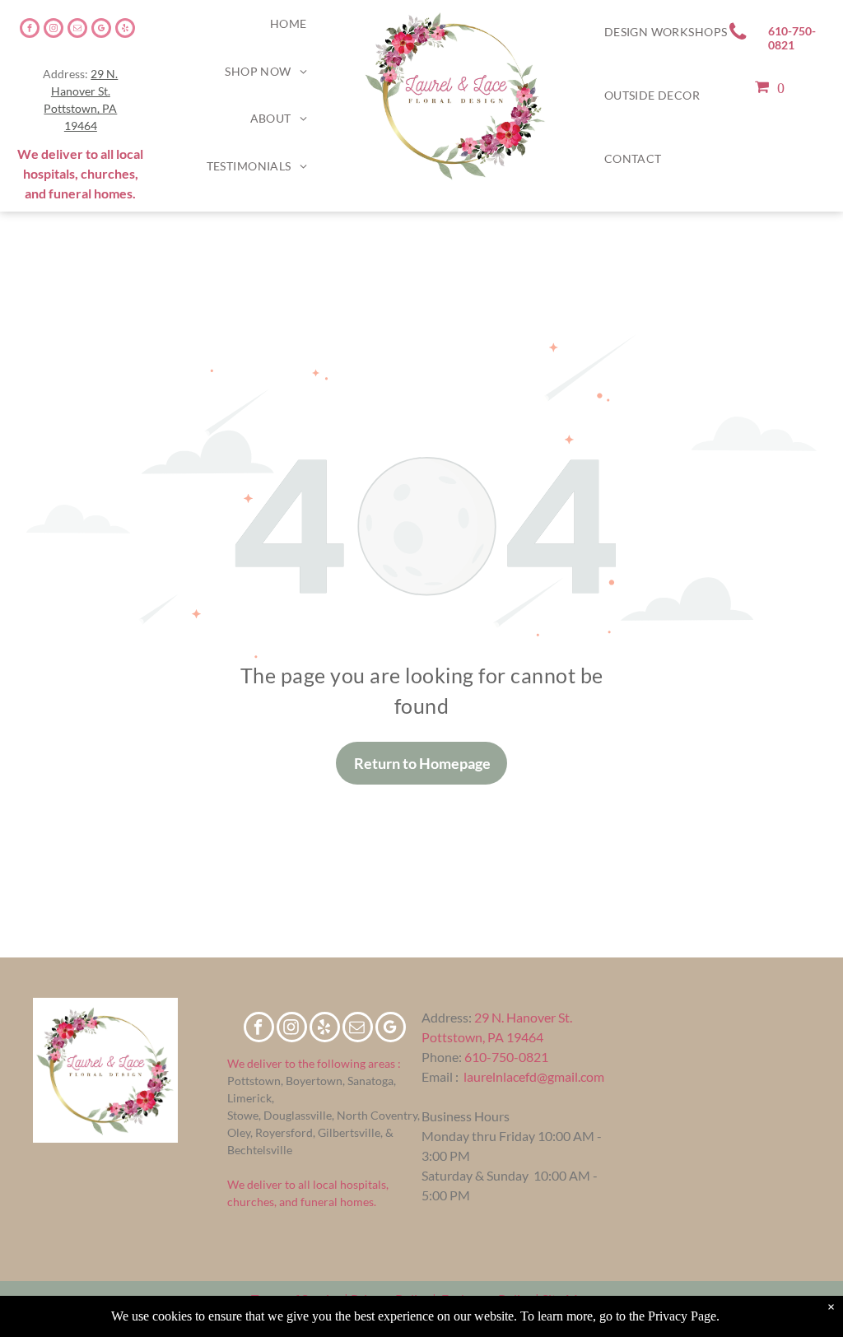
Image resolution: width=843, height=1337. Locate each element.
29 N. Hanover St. (523, 1017)
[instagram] (53, 30)
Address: (447, 1017)
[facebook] (30, 30)
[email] (77, 30)
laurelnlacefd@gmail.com (533, 1076)
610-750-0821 (506, 1056)
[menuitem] (288, 24)
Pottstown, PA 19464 (482, 1037)
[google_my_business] (101, 30)
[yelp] (125, 30)
